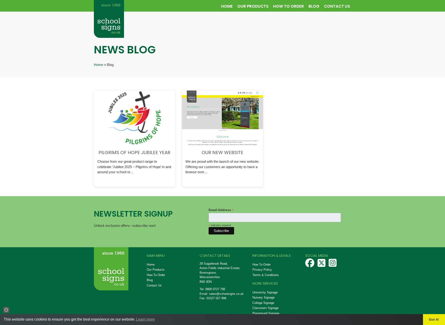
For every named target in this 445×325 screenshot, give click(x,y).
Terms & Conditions (265, 275)
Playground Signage (265, 313)
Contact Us (337, 6)
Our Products (252, 6)
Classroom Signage (265, 308)
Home (227, 6)
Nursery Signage (263, 297)
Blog (313, 6)
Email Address (221, 210)
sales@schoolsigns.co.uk (226, 294)
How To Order (288, 6)
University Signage (265, 292)
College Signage (263, 303)
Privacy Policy (262, 269)
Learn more (145, 319)
